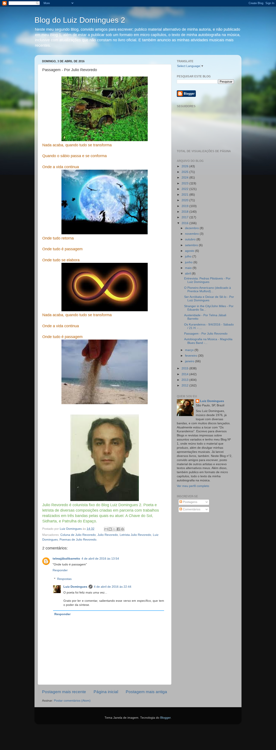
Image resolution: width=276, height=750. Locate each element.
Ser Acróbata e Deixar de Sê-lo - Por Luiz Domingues (209, 298)
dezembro (192, 228)
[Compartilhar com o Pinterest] (122, 529)
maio (189, 268)
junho (189, 262)
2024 (185, 177)
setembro (192, 245)
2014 (185, 374)
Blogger (165, 717)
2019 (185, 206)
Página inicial (106, 691)
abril (188, 273)
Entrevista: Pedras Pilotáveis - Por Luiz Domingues (207, 280)
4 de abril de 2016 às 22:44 (112, 586)
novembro (192, 233)
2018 (185, 211)
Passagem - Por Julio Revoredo (205, 333)
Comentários (191, 509)
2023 (185, 183)
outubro (190, 239)
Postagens (189, 502)
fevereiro (191, 355)
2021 (185, 194)
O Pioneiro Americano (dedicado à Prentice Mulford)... (207, 289)
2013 (185, 379)
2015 (185, 368)
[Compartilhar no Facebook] (118, 529)
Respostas (64, 579)
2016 (185, 223)
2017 (185, 217)
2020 (185, 200)
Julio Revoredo (107, 534)
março (189, 350)
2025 (185, 172)
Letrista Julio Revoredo (135, 534)
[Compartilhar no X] (114, 529)
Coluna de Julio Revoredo (78, 534)
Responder (60, 570)
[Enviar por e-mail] (106, 529)
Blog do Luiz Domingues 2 (79, 20)
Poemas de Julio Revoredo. (78, 539)
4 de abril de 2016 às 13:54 (100, 558)
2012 (185, 385)
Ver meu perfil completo (193, 486)
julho (188, 256)
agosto (190, 250)
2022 (185, 189)
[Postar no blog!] (110, 529)
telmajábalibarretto (66, 558)
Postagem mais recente (64, 691)
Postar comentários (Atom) (72, 700)
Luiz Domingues (75, 586)
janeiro (190, 361)
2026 (185, 166)
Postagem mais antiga (146, 691)
